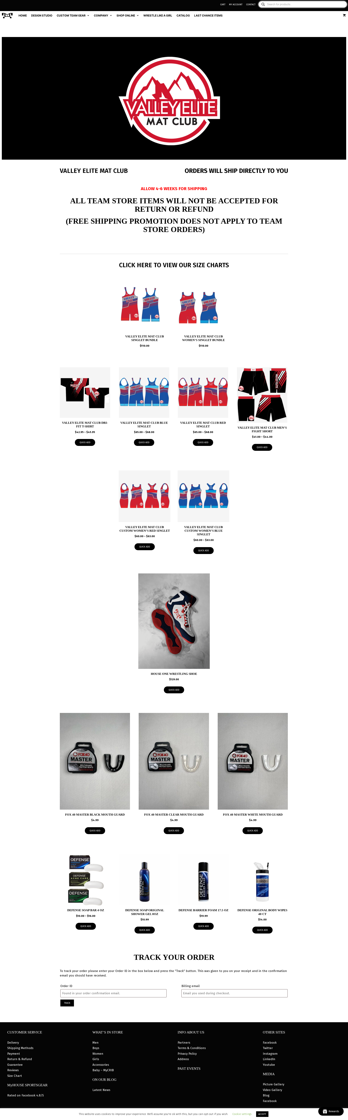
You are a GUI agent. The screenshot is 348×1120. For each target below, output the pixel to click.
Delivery (13, 1043)
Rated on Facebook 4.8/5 (25, 1095)
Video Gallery (272, 1090)
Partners (184, 1043)
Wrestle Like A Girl (157, 15)
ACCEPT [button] (262, 1114)
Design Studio (41, 15)
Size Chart (14, 1076)
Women (97, 1054)
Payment (13, 1054)
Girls (95, 1059)
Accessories (100, 1065)
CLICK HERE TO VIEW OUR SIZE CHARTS (174, 265)
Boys (95, 1048)
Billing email (190, 986)
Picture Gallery (273, 1084)
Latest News (101, 1090)
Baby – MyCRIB (103, 1070)
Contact (251, 4)
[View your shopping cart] (344, 15)
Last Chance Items (208, 15)
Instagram (270, 1054)
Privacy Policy (187, 1054)
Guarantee (15, 1065)
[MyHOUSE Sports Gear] (8, 15)
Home (22, 15)
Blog (266, 1095)
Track (67, 1003)
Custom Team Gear (71, 15)
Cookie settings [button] (242, 1114)
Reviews (13, 1070)
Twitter (268, 1048)
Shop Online (126, 15)
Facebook (270, 1043)
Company (101, 15)
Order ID (66, 986)
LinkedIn (269, 1059)
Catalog (183, 15)
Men (95, 1043)
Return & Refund (19, 1059)
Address (183, 1059)
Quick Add (85, 442)
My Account (236, 4)
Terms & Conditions (192, 1048)
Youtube (269, 1065)
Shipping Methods (20, 1048)
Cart (222, 4)
